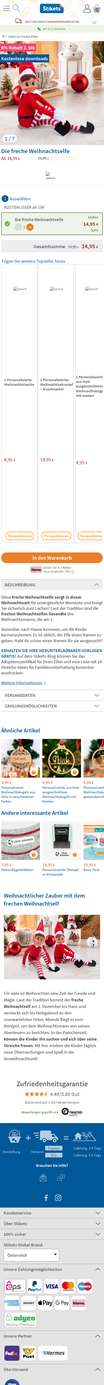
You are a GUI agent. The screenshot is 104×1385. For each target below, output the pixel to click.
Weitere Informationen (21, 682)
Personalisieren (19, 536)
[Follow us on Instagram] (58, 1198)
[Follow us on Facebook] (46, 1198)
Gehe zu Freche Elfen (22, 36)
